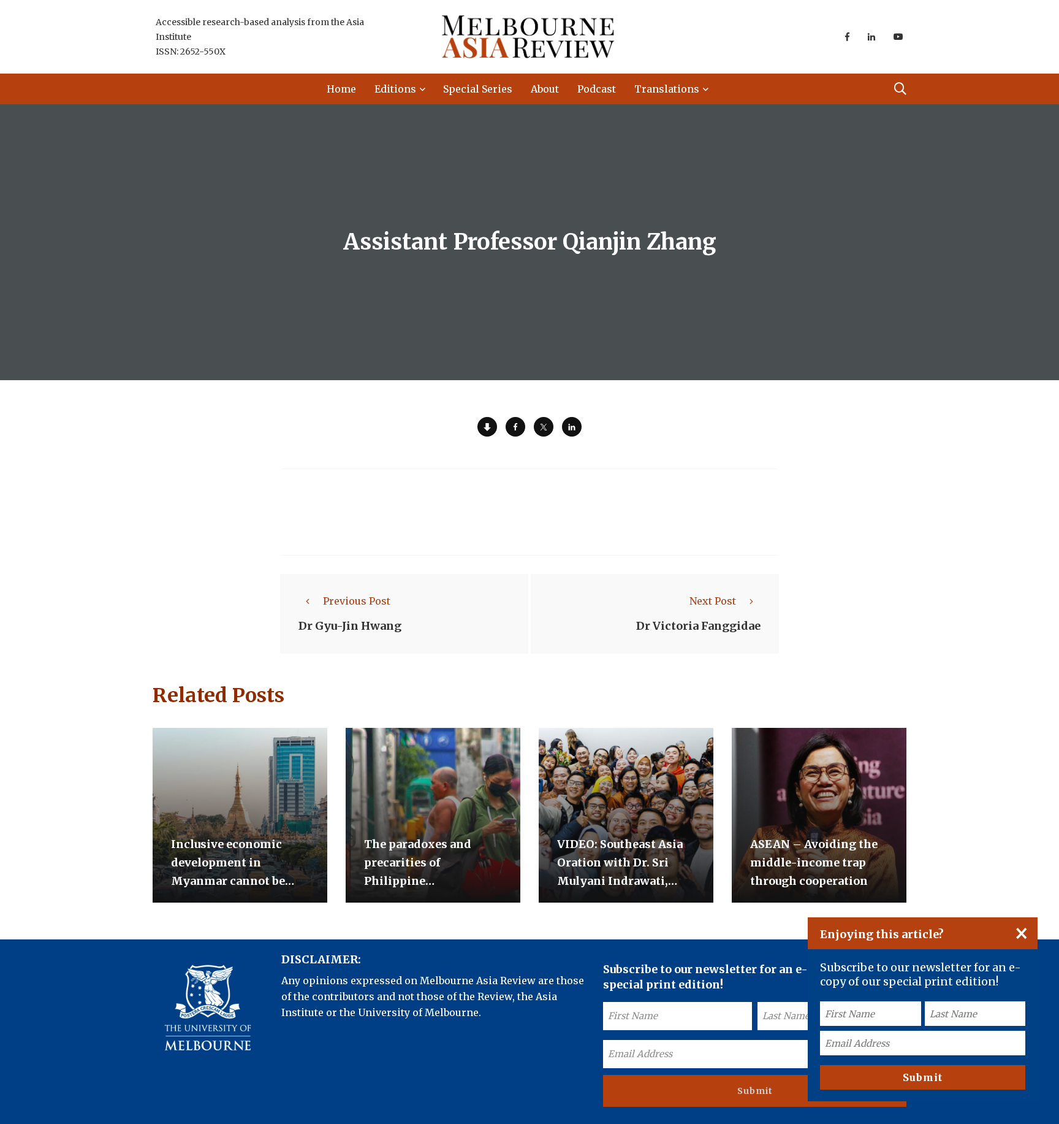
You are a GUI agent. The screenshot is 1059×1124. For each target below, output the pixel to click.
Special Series (477, 89)
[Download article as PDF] (487, 427)
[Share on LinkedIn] (572, 427)
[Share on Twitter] (543, 427)
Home (341, 89)
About (545, 89)
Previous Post (356, 601)
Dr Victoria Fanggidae (698, 626)
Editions (395, 89)
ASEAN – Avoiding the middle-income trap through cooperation (814, 862)
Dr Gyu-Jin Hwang (349, 626)
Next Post (712, 601)
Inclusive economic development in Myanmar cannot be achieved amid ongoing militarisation (238, 881)
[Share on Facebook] (515, 427)
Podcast (596, 89)
